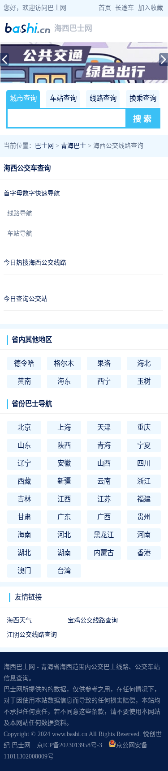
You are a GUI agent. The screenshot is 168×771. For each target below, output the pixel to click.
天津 (104, 427)
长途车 (124, 7)
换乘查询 (142, 98)
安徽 (64, 463)
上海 (64, 427)
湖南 (64, 553)
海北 (144, 363)
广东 (64, 517)
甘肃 (24, 517)
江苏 (104, 499)
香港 (144, 553)
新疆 (64, 481)
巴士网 (44, 145)
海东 (64, 381)
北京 (24, 427)
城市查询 (23, 98)
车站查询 (63, 98)
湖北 (24, 553)
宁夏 (144, 445)
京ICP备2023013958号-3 (69, 745)
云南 (104, 481)
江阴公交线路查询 (32, 634)
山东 (24, 445)
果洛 (104, 363)
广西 (104, 517)
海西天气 (19, 620)
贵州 (144, 517)
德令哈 (24, 363)
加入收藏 (150, 7)
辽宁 (24, 463)
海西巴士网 (73, 28)
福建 (144, 499)
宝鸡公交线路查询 (93, 620)
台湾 (64, 570)
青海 (104, 445)
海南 (24, 535)
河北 (64, 535)
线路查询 (103, 98)
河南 (144, 535)
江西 (64, 499)
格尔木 (64, 363)
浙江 (144, 481)
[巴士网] (28, 31)
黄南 (24, 381)
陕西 (64, 445)
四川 (144, 463)
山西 (104, 463)
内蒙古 (104, 553)
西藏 (24, 481)
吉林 (24, 499)
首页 (105, 7)
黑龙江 (104, 535)
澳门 (24, 570)
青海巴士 (73, 145)
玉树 (144, 381)
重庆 (144, 427)
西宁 (104, 381)
